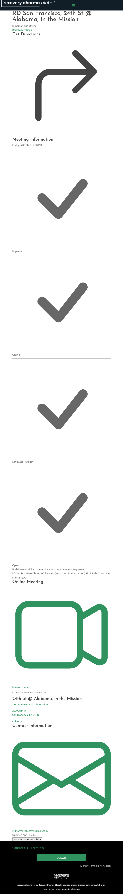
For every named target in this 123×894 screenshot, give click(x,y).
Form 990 (37, 848)
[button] (27, 839)
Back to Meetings (22, 30)
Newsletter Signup (95, 866)
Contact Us (20, 848)
